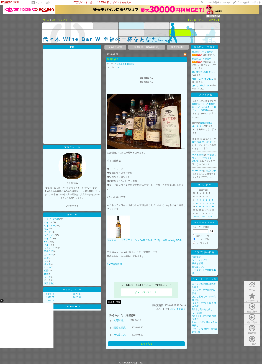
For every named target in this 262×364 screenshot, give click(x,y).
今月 (203, 216)
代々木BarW (198, 154)
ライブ (47, 238)
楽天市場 (256, 2)
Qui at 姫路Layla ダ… (202, 72)
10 (197, 203)
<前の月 (196, 216)
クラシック (49, 248)
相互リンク (211, 170)
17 (197, 207)
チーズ (47, 232)
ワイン (47, 222)
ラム (46, 229)
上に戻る (252, 344)
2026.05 (77, 294)
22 (213, 207)
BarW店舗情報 (114, 264)
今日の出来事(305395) (124, 64)
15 (213, 203)
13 (207, 203)
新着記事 (252, 333)
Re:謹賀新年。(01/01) (203, 142)
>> (219, 2)
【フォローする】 (196, 20)
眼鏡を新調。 (120, 327)
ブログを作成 (243, 2)
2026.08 (50, 294)
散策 (46, 274)
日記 (54, 20)
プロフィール (65, 20)
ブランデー (49, 235)
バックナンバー (72, 289)
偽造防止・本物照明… (203, 58)
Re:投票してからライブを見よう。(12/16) (204, 157)
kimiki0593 (197, 170)
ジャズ (47, 277)
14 (210, 203)
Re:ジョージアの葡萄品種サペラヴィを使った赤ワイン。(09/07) (204, 107)
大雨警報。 (119, 320)
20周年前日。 (114, 59)
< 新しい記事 (115, 47)
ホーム (46, 20)
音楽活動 (48, 283)
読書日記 (48, 251)
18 (200, 207)
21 (210, 207)
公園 (46, 270)
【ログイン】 (213, 20)
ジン (46, 261)
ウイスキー (49, 225)
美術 (46, 258)
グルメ (47, 245)
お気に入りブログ (204, 47)
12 (203, 203)
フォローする (252, 300)
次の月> (210, 216)
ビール (47, 267)
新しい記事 (252, 322)
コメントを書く (177, 308)
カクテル (48, 254)
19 (203, 207)
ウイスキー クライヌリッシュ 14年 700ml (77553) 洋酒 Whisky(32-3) (144, 240)
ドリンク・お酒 (42, 2)
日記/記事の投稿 (204, 252)
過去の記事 (252, 311)
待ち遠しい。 (120, 334)
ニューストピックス (204, 279)
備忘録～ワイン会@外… (204, 51)
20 (207, 207)
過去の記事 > (178, 47)
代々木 (47, 264)
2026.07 (50, 297)
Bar (46, 241)
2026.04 (77, 297)
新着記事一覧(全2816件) (146, 47)
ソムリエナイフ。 (200, 260)
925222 (211, 16)
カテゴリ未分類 (51, 219)
